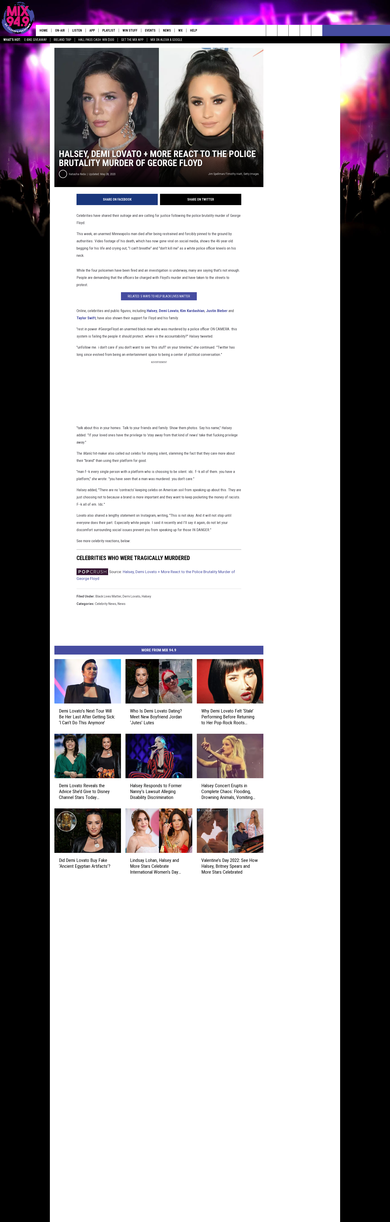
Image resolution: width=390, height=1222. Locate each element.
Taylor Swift (86, 318)
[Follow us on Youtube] (316, 30)
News (167, 30)
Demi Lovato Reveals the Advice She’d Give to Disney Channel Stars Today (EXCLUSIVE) (84, 791)
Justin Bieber (217, 310)
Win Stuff (130, 30)
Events (150, 30)
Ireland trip (62, 40)
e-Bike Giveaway (35, 40)
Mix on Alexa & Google (166, 40)
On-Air (60, 30)
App (92, 30)
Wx (180, 30)
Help (193, 30)
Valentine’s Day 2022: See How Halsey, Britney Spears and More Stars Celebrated (229, 866)
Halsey (152, 310)
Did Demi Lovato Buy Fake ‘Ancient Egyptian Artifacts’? (84, 863)
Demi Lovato (169, 310)
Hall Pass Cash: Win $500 (96, 40)
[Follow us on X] (305, 30)
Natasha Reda (77, 174)
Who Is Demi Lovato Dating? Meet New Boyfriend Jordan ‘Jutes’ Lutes (156, 716)
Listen (77, 30)
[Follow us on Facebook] (294, 30)
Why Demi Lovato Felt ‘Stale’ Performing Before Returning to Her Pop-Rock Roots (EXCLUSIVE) (227, 717)
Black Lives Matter (108, 596)
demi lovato (131, 596)
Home (43, 30)
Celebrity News (105, 604)
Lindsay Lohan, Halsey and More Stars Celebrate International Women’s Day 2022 (154, 866)
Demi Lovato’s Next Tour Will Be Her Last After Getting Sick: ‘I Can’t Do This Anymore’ (87, 716)
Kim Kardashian (192, 310)
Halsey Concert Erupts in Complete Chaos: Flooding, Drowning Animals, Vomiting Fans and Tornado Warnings (227, 791)
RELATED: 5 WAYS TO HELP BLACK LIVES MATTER (159, 296)
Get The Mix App (132, 40)
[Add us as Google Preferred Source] (282, 30)
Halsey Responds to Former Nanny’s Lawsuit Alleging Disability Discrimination (156, 791)
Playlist (108, 30)
